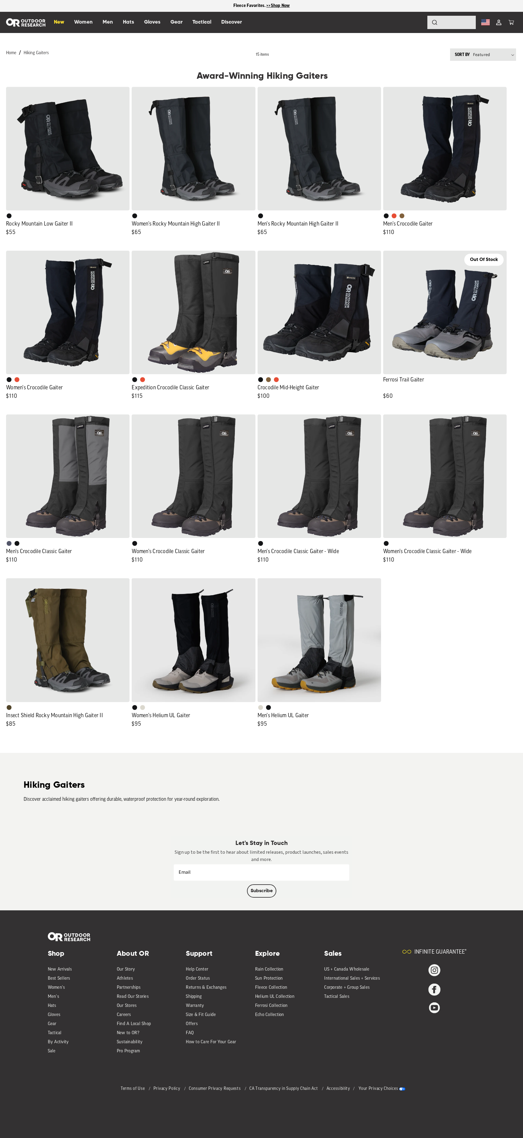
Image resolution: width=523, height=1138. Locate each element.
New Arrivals (60, 969)
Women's (56, 987)
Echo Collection (269, 1015)
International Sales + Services (352, 978)
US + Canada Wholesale (346, 969)
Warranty (195, 1006)
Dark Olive (9, 707)
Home (11, 53)
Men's (53, 997)
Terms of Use (133, 1089)
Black (9, 215)
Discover (231, 22)
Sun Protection (269, 978)
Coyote (402, 215)
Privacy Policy (167, 1089)
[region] (261, 6)
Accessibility (338, 1089)
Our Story (126, 969)
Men (108, 22)
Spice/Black (394, 215)
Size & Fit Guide (201, 1015)
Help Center (197, 969)
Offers (192, 1024)
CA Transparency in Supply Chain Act (284, 1089)
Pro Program (128, 1051)
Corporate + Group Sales (347, 987)
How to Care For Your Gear (211, 1042)
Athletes (125, 978)
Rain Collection (269, 969)
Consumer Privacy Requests (215, 1089)
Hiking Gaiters (36, 53)
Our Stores (127, 1006)
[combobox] (451, 22)
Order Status (198, 978)
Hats (52, 1006)
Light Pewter (142, 707)
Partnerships (128, 987)
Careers (124, 1015)
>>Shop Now (278, 5)
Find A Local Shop (134, 1024)
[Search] (417, 22)
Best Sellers (59, 978)
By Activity (58, 1042)
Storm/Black (9, 543)
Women (83, 22)
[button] (511, 22)
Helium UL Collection (274, 997)
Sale (52, 1051)
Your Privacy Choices (378, 1089)
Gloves (54, 1015)
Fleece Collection (271, 987)
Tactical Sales (336, 997)
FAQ (190, 1033)
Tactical (55, 1033)
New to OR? (128, 1033)
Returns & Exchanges (206, 987)
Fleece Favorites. (250, 5)
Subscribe (262, 891)
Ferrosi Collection (271, 1006)
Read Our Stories (133, 997)
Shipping (194, 997)
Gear (52, 1024)
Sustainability (130, 1042)
